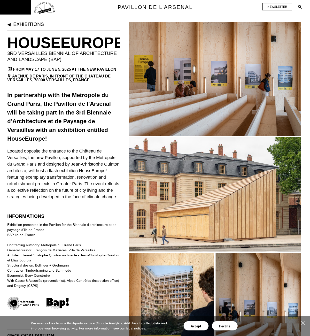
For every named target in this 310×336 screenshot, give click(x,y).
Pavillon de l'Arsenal (155, 7)
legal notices (135, 328)
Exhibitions (28, 24)
